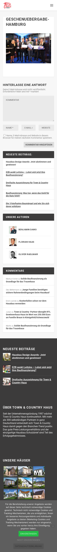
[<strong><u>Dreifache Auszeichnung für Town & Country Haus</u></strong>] (6, 381)
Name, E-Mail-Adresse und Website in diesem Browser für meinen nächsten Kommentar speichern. (27, 136)
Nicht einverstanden (28, 540)
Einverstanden (28, 533)
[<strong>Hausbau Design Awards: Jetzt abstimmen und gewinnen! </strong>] (6, 357)
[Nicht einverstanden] (53, 526)
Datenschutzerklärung (28, 546)
